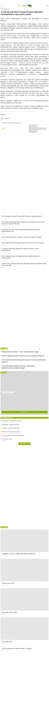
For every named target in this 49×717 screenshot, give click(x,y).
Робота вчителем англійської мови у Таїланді (17, 648)
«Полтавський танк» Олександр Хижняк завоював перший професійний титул (21, 230)
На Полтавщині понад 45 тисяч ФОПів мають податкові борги (22, 216)
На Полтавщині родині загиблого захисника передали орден (21, 237)
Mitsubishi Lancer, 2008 (9, 612)
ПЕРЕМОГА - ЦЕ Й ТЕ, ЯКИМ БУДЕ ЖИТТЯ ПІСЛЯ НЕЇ (18, 554)
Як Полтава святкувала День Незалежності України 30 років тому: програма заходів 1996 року (23, 223)
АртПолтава (8, 392)
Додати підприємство (24, 443)
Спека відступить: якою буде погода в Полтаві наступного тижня (23, 243)
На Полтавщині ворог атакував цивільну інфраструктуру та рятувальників (21, 257)
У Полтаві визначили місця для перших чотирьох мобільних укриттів (23, 361)
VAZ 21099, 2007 (7, 642)
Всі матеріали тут (24, 412)
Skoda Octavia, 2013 (8, 583)
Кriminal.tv (3, 114)
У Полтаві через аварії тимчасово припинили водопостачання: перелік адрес (18, 367)
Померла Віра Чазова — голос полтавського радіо (20, 352)
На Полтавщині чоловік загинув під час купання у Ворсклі (23, 356)
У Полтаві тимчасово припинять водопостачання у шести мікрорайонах (20, 249)
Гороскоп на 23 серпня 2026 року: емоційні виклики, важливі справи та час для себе (24, 264)
